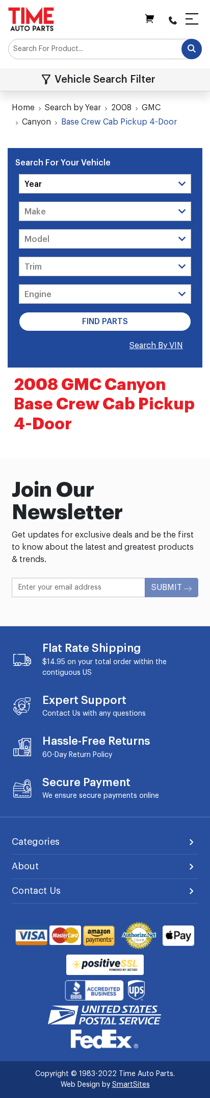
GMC (151, 108)
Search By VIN (156, 345)
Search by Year (73, 108)
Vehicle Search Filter (105, 80)
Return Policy (90, 755)
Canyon (36, 122)
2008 (121, 108)
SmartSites (131, 1084)
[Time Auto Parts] (31, 19)
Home (23, 108)
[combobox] (105, 49)
